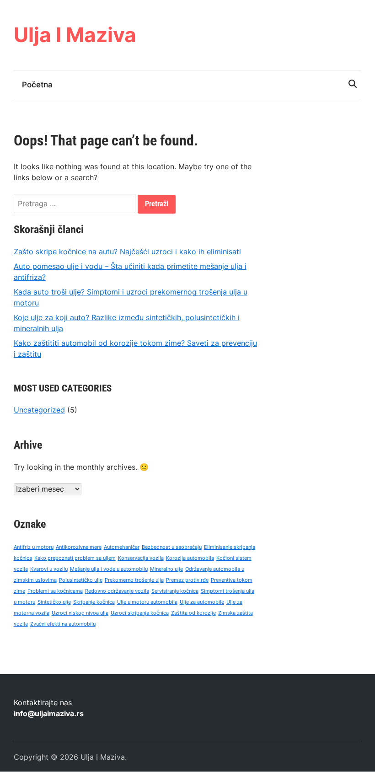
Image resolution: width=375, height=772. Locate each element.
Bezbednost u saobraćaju (172, 547)
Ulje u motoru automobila (147, 602)
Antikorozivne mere (79, 547)
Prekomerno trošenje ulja (134, 580)
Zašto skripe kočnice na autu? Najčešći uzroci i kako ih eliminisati (127, 251)
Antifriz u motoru (34, 547)
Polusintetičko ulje (80, 580)
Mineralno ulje (166, 569)
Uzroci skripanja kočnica (140, 613)
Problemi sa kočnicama (55, 591)
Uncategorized (39, 409)
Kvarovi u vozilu (49, 569)
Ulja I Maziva (75, 34)
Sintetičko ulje (54, 602)
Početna (37, 84)
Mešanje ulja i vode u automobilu (109, 569)
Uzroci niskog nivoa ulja (80, 613)
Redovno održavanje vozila (117, 591)
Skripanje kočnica (94, 602)
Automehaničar (121, 547)
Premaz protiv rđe (187, 580)
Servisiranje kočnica (174, 591)
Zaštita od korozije (193, 613)
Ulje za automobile (202, 602)
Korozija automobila (190, 558)
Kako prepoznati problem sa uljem (75, 558)
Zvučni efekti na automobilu (63, 624)
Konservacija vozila (141, 558)
